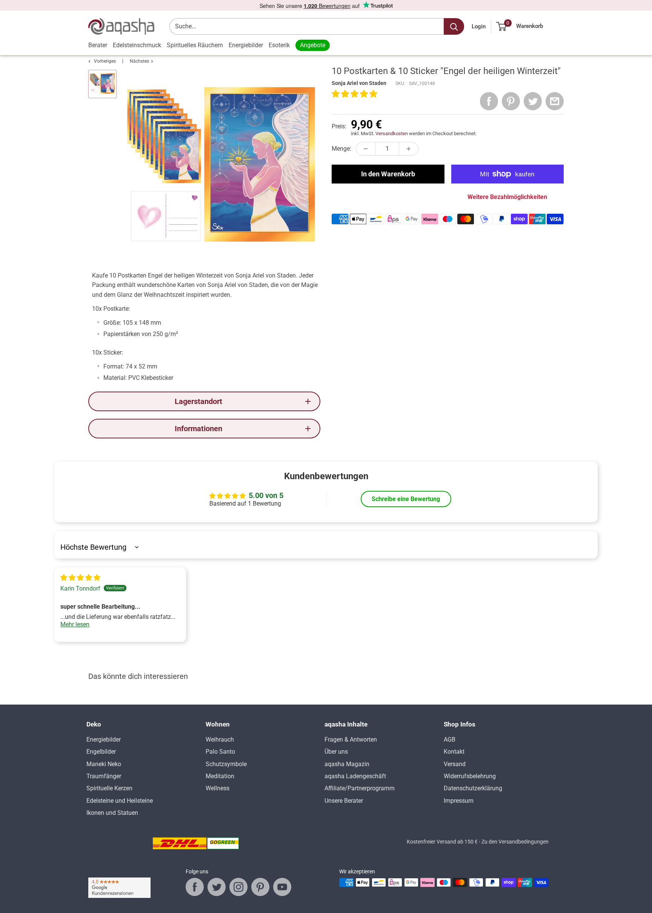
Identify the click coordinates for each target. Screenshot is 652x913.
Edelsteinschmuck (137, 45)
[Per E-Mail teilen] (555, 101)
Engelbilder (101, 751)
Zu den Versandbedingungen (515, 842)
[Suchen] (454, 26)
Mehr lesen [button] (74, 624)
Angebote (312, 45)
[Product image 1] (102, 84)
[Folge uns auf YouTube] (282, 887)
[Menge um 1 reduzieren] (365, 148)
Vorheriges (105, 61)
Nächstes (139, 61)
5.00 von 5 (266, 495)
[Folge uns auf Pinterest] (260, 887)
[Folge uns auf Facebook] (195, 887)
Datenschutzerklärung (473, 788)
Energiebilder (246, 45)
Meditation (220, 776)
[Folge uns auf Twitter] (217, 887)
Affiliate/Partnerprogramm (359, 788)
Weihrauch (220, 739)
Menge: (341, 148)
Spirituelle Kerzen (109, 788)
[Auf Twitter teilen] (533, 101)
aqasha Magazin (346, 764)
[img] (80, 577)
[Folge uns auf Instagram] (238, 887)
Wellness (217, 788)
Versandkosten (391, 133)
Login (479, 26)
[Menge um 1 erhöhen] (408, 148)
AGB (449, 739)
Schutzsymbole (226, 764)
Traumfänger (103, 776)
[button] (354, 94)
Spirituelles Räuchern (195, 45)
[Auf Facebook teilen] (489, 101)
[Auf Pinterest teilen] (511, 101)
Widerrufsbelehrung (470, 776)
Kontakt (454, 751)
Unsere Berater (343, 800)
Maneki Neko (103, 764)
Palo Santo (220, 751)
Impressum (459, 800)
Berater (97, 45)
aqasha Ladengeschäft (355, 776)
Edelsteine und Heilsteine (119, 800)
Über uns (336, 751)
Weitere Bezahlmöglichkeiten (507, 196)
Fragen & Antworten (350, 739)
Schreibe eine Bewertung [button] (406, 499)
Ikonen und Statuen (112, 812)
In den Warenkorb (388, 174)
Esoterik (279, 45)
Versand (455, 764)
